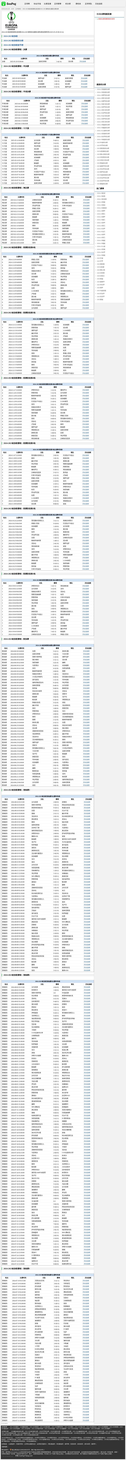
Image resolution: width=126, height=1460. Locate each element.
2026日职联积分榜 (66, 1433)
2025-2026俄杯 (69, 1427)
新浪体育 (80, 1444)
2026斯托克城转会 (97, 1439)
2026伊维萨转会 (112, 1437)
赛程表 (78, 4)
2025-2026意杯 (14, 1427)
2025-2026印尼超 (50, 1428)
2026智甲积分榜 (66, 1431)
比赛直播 (47, 4)
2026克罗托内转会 (63, 1437)
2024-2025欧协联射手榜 (13, 45)
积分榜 (68, 4)
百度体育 (73, 1444)
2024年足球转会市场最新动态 (24, 1437)
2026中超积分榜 (55, 1431)
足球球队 (88, 4)
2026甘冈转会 (87, 1437)
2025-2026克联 (95, 1428)
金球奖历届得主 (42, 1444)
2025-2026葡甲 (105, 1428)
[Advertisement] (109, 51)
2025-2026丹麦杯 (15, 1428)
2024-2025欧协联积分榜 (13, 41)
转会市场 (37, 4)
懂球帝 (93, 1444)
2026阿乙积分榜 (6, 1435)
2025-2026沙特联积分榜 (9, 1433)
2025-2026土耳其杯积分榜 (39, 1433)
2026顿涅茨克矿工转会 (14, 1439)
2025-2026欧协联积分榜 (31, 1435)
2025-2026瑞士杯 (80, 1427)
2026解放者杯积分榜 (17, 1431)
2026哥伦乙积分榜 (79, 1433)
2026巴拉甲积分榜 (54, 1433)
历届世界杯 (19, 1444)
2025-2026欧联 (114, 1427)
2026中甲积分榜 (44, 1431)
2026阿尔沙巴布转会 (57, 1439)
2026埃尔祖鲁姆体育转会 (111, 1439)
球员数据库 (60, 1444)
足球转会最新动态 (30, 1444)
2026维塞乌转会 (52, 1437)
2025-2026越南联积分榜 (80, 1431)
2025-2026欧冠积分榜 (31, 1431)
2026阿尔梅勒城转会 (99, 1437)
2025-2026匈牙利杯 (37, 1428)
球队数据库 (51, 1444)
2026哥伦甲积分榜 (91, 1433)
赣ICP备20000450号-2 (37, 1450)
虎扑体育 (87, 1444)
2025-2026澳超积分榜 (23, 1433)
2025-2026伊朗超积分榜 (113, 1431)
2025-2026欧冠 (34, 1427)
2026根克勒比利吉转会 (18, 1441)
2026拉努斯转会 (31, 1441)
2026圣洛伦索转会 (76, 1437)
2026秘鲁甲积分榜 (104, 1433)
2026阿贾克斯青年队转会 (30, 1439)
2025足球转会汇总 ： (8, 1437)
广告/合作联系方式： (7, 1456)
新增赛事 (4, 1427)
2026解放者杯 (24, 1427)
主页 (12, 9)
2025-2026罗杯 (25, 1428)
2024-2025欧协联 (11, 36)
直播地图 (4, 1447)
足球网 (27, 4)
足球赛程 (18, 9)
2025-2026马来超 (73, 1428)
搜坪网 (67, 1444)
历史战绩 (98, 4)
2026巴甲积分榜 (116, 1433)
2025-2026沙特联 (85, 1428)
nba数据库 (12, 1444)
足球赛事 (57, 4)
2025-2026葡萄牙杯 (57, 1427)
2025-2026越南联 (61, 1428)
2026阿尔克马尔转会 (84, 1439)
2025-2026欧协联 (45, 1427)
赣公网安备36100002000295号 (21, 1450)
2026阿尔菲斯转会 (40, 1437)
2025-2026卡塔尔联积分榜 (96, 1431)
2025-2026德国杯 (103, 1427)
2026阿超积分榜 (17, 1435)
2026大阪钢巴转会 (44, 1439)
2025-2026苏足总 (91, 1427)
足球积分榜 (5, 1431)
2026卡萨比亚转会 (70, 1439)
